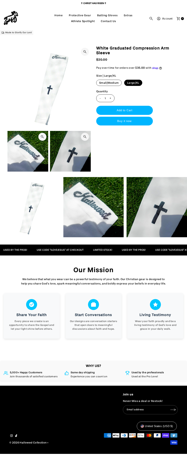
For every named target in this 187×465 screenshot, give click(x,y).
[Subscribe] (173, 409)
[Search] (151, 18)
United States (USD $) (159, 426)
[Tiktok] (16, 436)
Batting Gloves (107, 15)
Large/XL (133, 83)
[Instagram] (11, 436)
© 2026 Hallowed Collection (28, 442)
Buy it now (124, 121)
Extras (128, 15)
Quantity (102, 91)
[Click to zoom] (85, 52)
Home (58, 15)
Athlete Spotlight (83, 21)
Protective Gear (80, 15)
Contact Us (108, 21)
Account (167, 18)
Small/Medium (109, 83)
